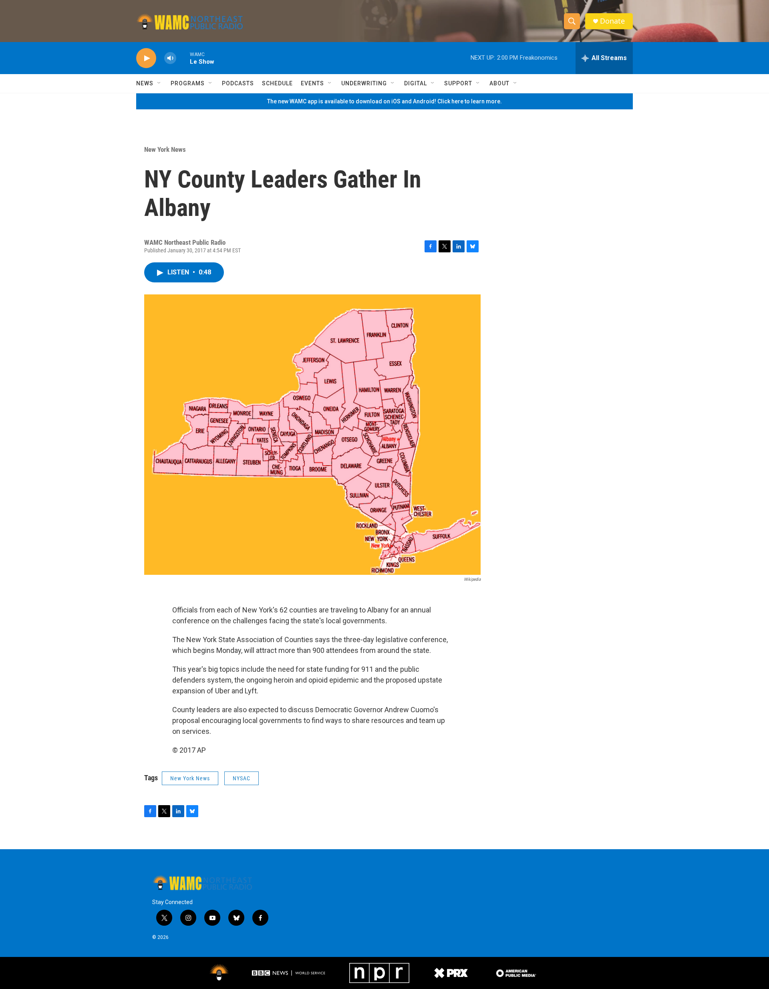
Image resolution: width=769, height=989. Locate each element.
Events (312, 83)
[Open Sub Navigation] (159, 83)
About (499, 83)
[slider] (183, 58)
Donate (612, 21)
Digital (415, 83)
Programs (188, 83)
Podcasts (238, 83)
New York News (165, 149)
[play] (146, 58)
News (144, 83)
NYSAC (241, 778)
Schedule (277, 83)
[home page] (189, 21)
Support (458, 83)
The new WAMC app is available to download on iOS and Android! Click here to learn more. (384, 101)
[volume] (170, 58)
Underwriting (364, 83)
